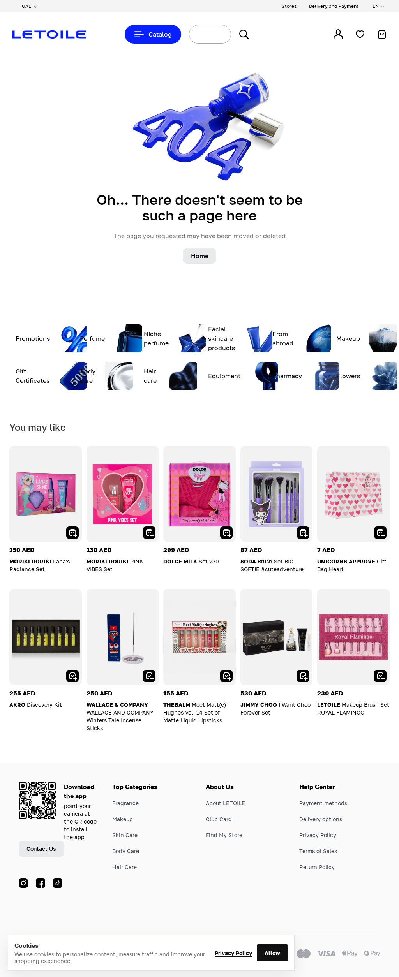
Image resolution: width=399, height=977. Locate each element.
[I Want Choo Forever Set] (276, 637)
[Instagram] (23, 883)
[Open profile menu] (338, 34)
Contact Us (41, 848)
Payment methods (323, 803)
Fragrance (125, 803)
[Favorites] (360, 34)
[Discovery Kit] (45, 637)
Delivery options (320, 819)
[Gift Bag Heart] (353, 494)
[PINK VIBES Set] (123, 494)
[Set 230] (199, 494)
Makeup (122, 819)
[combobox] (195, 34)
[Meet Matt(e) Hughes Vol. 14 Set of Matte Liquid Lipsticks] (199, 637)
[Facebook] (40, 883)
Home (199, 256)
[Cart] (382, 34)
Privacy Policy (233, 953)
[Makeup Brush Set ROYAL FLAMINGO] (353, 637)
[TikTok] (57, 883)
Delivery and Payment (333, 6)
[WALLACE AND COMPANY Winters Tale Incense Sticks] (123, 637)
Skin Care (125, 835)
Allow (272, 953)
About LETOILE (225, 803)
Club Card (219, 819)
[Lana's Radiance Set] (45, 494)
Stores (289, 6)
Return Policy (317, 867)
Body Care (125, 851)
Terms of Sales (318, 851)
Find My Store (224, 835)
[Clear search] (216, 34)
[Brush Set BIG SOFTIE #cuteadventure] (276, 494)
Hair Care (124, 867)
